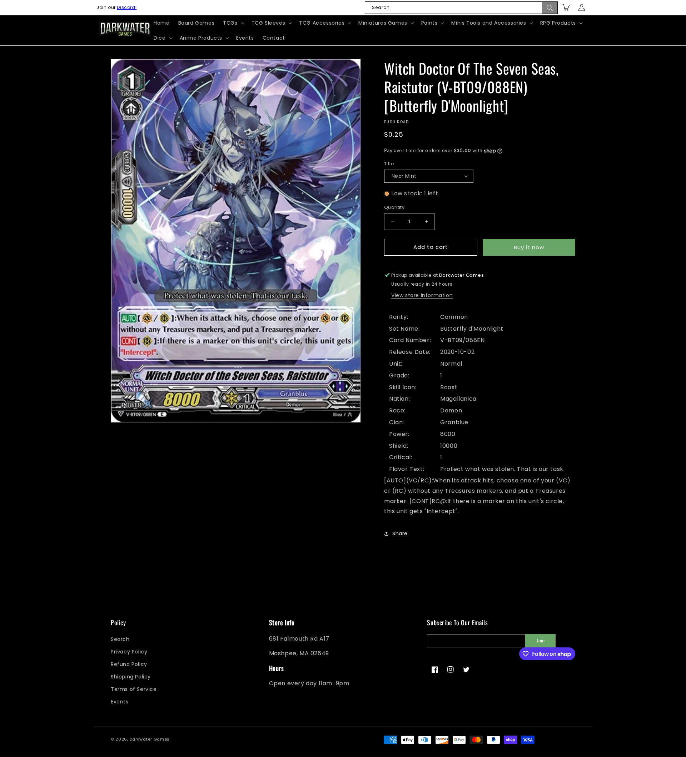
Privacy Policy (129, 651)
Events (120, 702)
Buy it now (529, 247)
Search (120, 639)
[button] (233, 22)
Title (389, 163)
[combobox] (461, 7)
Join (540, 640)
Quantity (394, 207)
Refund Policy (129, 664)
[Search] (550, 7)
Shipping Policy (131, 676)
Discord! (126, 7)
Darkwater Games (150, 739)
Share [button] (400, 533)
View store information (422, 295)
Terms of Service (134, 689)
